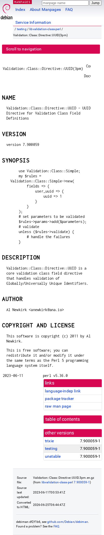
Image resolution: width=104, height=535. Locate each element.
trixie (49, 440)
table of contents (62, 419)
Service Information (33, 22)
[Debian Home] (6, 10)
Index (20, 9)
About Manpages (45, 9)
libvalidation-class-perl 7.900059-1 (66, 482)
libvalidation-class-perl (45, 29)
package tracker (59, 398)
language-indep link (63, 391)
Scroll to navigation (23, 49)
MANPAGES (22, 2)
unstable (53, 456)
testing (22, 29)
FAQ (69, 9)
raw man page (58, 406)
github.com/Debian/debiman (67, 522)
